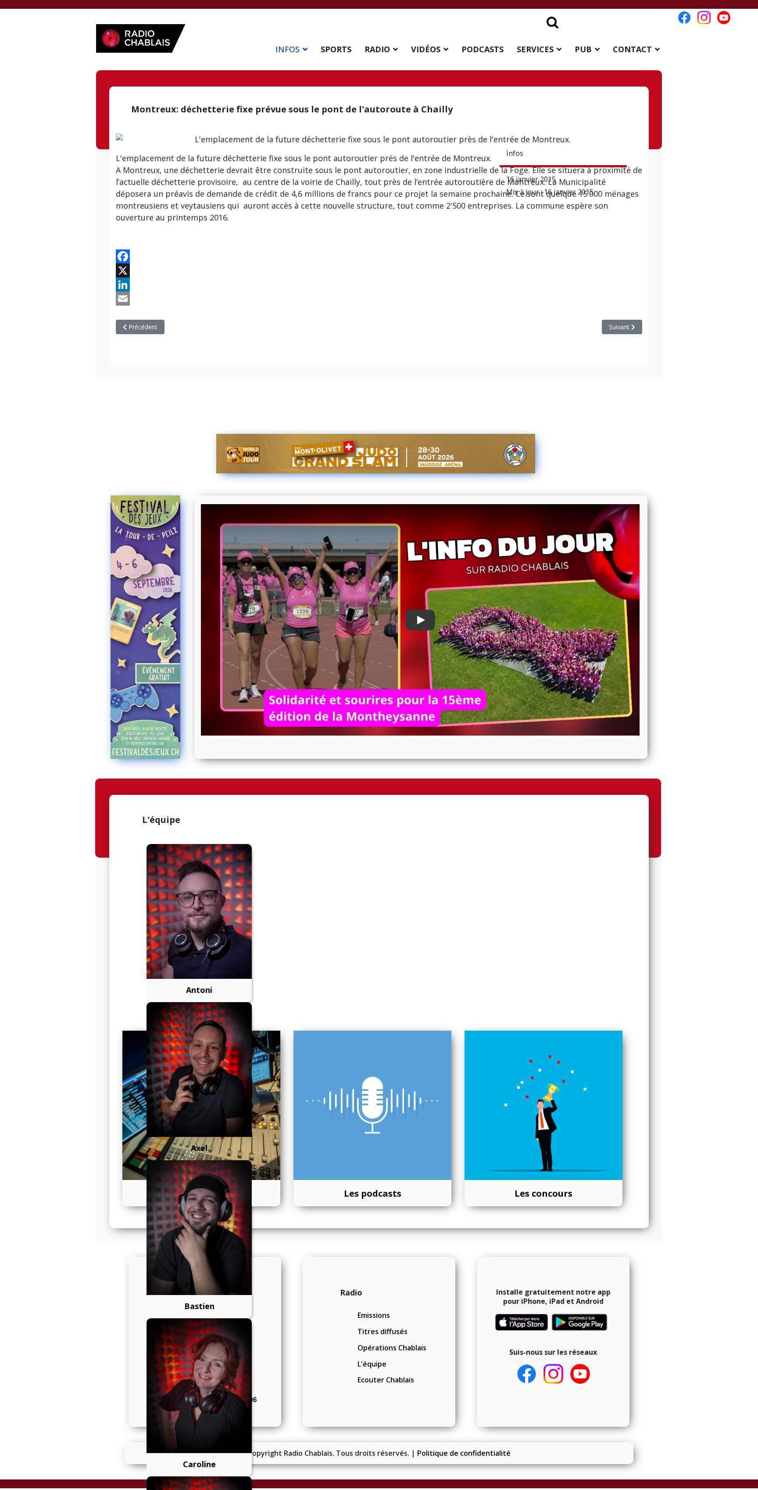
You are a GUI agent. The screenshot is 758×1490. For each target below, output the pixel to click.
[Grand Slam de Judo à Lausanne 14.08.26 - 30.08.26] (376, 453)
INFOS (287, 49)
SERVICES (535, 49)
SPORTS (336, 49)
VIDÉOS (425, 49)
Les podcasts (372, 1193)
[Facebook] (379, 256)
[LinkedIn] (379, 285)
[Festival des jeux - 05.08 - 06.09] (149, 627)
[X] (379, 270)
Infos (514, 153)
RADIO (377, 49)
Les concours (543, 1193)
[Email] (379, 299)
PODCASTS (482, 49)
